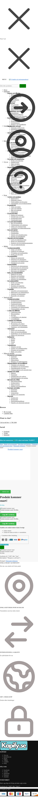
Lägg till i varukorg (8, 514)
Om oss (6, 162)
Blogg (5, 758)
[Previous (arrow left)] (2, 488)
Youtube (6, 776)
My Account (7, 412)
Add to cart (5, 491)
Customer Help (8, 413)
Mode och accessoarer (10, 444)
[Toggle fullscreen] (11, 485)
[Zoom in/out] (16, 485)
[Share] (7, 485)
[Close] (2, 547)
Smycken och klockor (24, 444)
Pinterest (6, 775)
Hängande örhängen (19, 446)
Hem (1, 444)
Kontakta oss (7, 126)
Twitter (6, 433)
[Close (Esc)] (2, 485)
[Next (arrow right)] (7, 488)
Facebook (6, 431)
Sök (23, 86)
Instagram (6, 435)
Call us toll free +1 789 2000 (8, 422)
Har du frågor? (4, 545)
